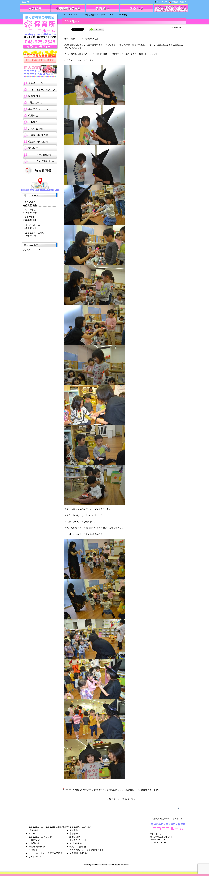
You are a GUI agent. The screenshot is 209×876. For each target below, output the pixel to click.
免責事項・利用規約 (78, 853)
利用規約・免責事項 (178, 2)
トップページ (68, 14)
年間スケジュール (38, 109)
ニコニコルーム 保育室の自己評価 (86, 850)
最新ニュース (35, 83)
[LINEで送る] (96, 29)
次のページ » (128, 799)
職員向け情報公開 (38, 141)
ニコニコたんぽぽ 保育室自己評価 (46, 853)
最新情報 (73, 833)
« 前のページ (113, 799)
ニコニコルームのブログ (41, 89)
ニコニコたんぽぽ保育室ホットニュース (96, 14)
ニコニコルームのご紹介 (81, 827)
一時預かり (34, 122)
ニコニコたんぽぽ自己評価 (41, 161)
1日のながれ (35, 102)
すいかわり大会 (32, 225)
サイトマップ (162, 2)
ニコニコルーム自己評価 (40, 154)
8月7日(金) (30, 217)
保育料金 (33, 115)
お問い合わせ (35, 128)
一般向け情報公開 (38, 135)
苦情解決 (33, 148)
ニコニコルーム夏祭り (36, 233)
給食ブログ (34, 96)
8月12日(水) (30, 209)
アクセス (33, 833)
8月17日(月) (30, 202)
